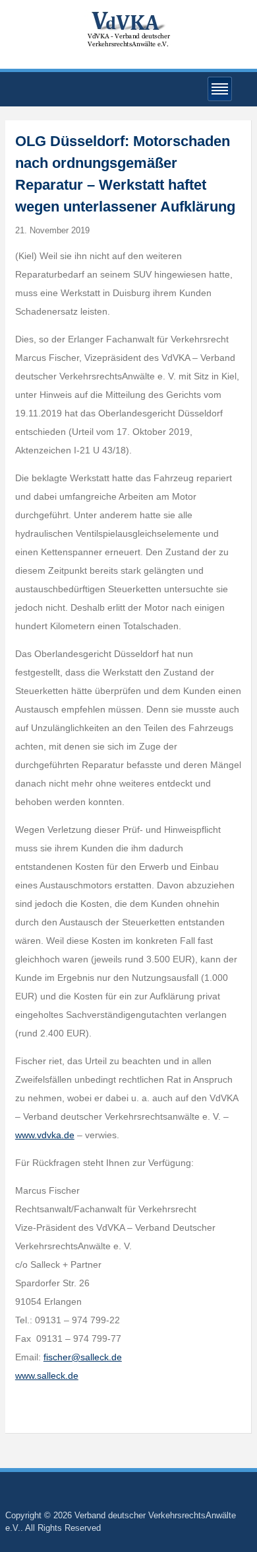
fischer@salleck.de (82, 1357)
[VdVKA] (128, 28)
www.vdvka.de (44, 1135)
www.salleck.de (46, 1375)
